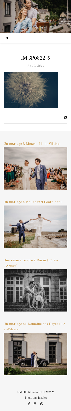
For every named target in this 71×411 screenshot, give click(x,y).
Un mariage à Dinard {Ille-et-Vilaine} (32, 144)
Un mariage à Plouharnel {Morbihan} (33, 202)
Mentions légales (36, 397)
